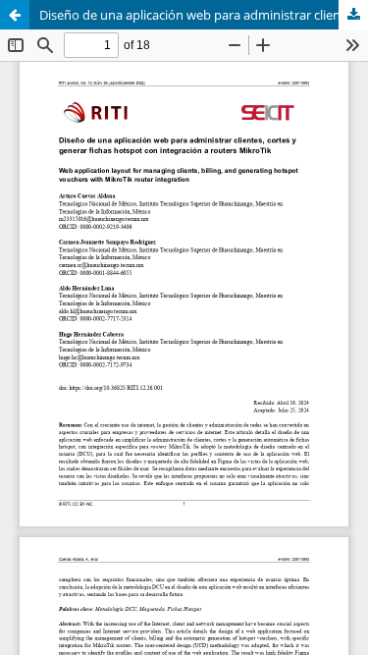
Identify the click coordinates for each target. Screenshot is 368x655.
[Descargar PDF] (353, 14)
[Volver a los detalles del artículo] (14, 14)
